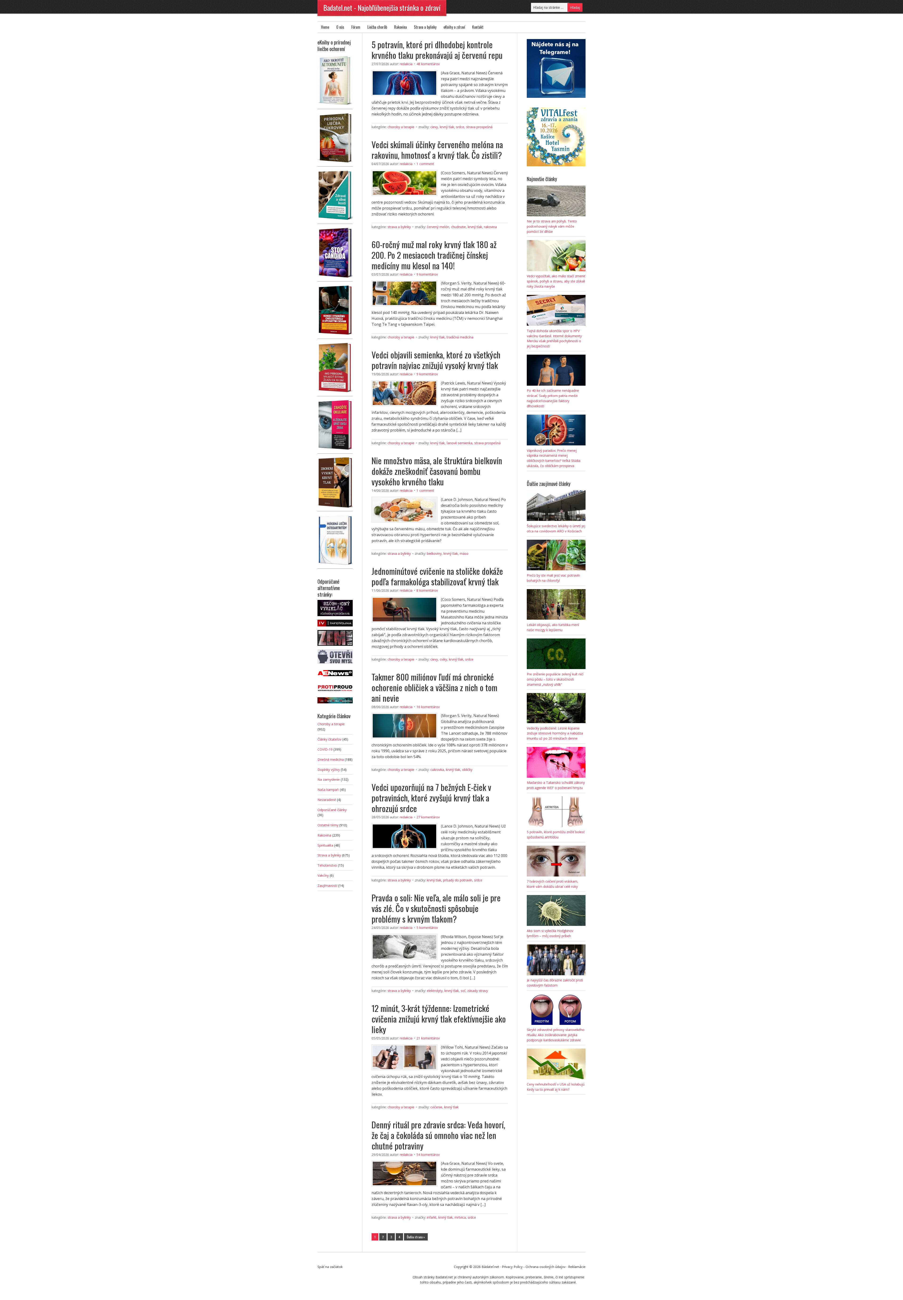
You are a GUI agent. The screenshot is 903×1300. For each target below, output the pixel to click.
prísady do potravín (457, 880)
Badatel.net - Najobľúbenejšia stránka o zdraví (381, 7)
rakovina (490, 227)
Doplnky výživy (328, 769)
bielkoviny (434, 553)
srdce (460, 127)
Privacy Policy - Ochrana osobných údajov (534, 1266)
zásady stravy (477, 990)
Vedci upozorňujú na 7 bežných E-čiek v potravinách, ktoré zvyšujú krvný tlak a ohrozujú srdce (431, 797)
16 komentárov (428, 707)
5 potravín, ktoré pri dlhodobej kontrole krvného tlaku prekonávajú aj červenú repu (437, 49)
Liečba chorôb (377, 27)
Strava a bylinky (425, 27)
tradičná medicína (460, 337)
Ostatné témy (327, 825)
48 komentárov (428, 64)
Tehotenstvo (327, 865)
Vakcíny (323, 875)
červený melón (438, 227)
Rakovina (400, 27)
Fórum (355, 27)
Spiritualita (325, 845)
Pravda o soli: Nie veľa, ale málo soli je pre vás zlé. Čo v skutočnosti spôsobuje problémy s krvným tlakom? (436, 908)
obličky (467, 769)
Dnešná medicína (330, 759)
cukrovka (437, 769)
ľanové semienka (459, 443)
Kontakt (477, 27)
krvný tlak (447, 127)
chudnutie (458, 227)
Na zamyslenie (328, 779)
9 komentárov (427, 274)
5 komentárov (427, 927)
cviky (443, 659)
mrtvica (460, 1217)
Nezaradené (326, 799)
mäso (464, 553)
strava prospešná (479, 127)
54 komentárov (428, 1154)
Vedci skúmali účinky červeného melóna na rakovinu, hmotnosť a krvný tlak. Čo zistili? (437, 149)
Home (325, 27)
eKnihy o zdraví (454, 27)
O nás (340, 27)
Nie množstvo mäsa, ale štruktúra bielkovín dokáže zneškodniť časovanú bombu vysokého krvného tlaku (437, 471)
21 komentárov (428, 1038)
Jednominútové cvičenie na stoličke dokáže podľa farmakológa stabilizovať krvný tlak (437, 576)
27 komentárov (428, 817)
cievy (434, 127)
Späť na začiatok (330, 1266)
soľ (463, 990)
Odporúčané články (332, 810)
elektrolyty (435, 990)
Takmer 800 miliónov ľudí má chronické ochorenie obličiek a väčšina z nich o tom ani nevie (434, 687)
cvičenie (436, 1107)
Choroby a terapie (401, 127)
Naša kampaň (328, 789)
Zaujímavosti (327, 885)
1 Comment (425, 164)
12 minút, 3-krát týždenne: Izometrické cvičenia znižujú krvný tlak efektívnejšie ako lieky (439, 1018)
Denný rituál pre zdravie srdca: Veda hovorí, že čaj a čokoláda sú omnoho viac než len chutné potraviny (438, 1135)
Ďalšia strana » (416, 1236)
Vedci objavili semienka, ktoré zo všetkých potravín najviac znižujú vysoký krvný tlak (436, 359)
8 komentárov (427, 590)
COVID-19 (325, 749)
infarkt (431, 1217)
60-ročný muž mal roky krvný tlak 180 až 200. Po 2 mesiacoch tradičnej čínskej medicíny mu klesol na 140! (434, 255)
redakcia (406, 64)
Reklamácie (577, 1266)
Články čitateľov (329, 739)
